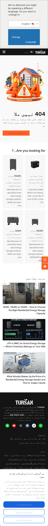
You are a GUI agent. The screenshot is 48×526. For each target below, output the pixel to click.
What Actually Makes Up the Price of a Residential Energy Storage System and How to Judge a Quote (25, 379)
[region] (24, 497)
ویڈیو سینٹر (39, 467)
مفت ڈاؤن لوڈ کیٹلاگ (36, 455)
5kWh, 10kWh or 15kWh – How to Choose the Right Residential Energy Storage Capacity (24, 310)
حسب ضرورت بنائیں (24, 512)
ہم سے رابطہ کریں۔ (26, 443)
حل (40, 439)
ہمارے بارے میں (30, 439)
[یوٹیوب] (14, 426)
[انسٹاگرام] (21, 426)
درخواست (18, 439)
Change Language (23, 39)
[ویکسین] (7, 426)
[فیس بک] (27, 426)
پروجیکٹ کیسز (10, 467)
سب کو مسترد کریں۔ (24, 520)
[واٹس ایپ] (41, 426)
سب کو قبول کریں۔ (24, 504)
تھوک (6, 455)
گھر (43, 439)
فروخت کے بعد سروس (37, 459)
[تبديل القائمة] (4, 51)
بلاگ (11, 439)
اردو (27, 52)
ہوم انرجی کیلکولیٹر (17, 459)
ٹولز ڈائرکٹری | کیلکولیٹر (33, 463)
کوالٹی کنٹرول (12, 463)
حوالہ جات (40, 443)
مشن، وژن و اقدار (25, 467)
